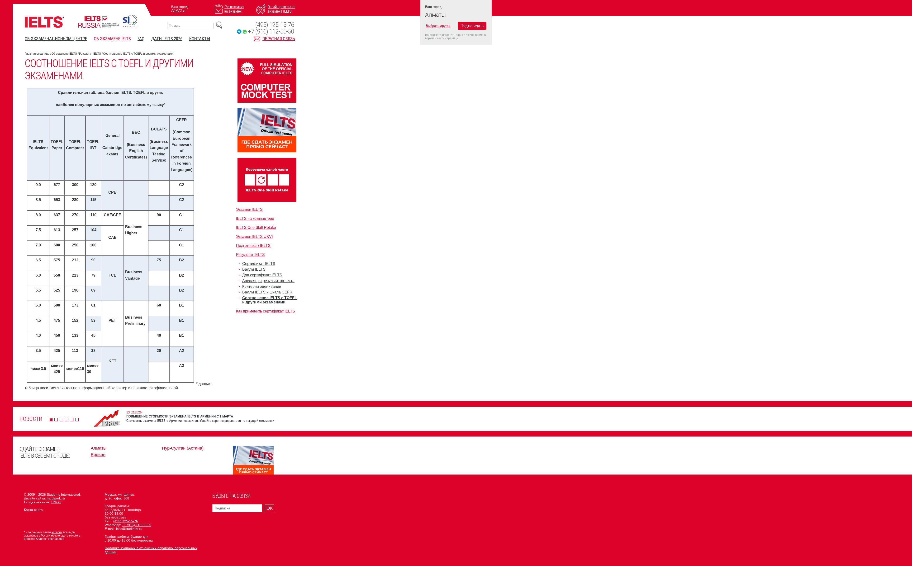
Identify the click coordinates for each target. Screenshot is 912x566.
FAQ (141, 38)
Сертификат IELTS (258, 264)
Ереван (98, 454)
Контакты (199, 38)
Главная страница (37, 53)
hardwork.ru (56, 498)
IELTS (44, 22)
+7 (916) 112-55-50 (271, 31)
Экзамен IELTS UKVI (254, 237)
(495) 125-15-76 (274, 24)
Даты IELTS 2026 (166, 38)
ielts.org (57, 532)
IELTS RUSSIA (98, 22)
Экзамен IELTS (249, 209)
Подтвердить (472, 26)
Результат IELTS (90, 53)
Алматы (178, 10)
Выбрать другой (438, 26)
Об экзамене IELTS (112, 38)
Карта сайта (33, 510)
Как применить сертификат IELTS (265, 311)
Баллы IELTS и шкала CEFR (267, 292)
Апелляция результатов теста (268, 281)
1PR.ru (56, 502)
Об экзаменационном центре (56, 38)
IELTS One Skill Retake (256, 227)
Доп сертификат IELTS (262, 275)
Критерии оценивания (261, 286)
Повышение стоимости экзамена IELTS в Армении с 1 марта (179, 416)
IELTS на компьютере (255, 218)
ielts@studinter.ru (129, 529)
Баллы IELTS (254, 269)
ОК (269, 508)
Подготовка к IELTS (253, 246)
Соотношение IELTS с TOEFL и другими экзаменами (138, 53)
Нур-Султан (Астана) (183, 448)
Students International (130, 21)
